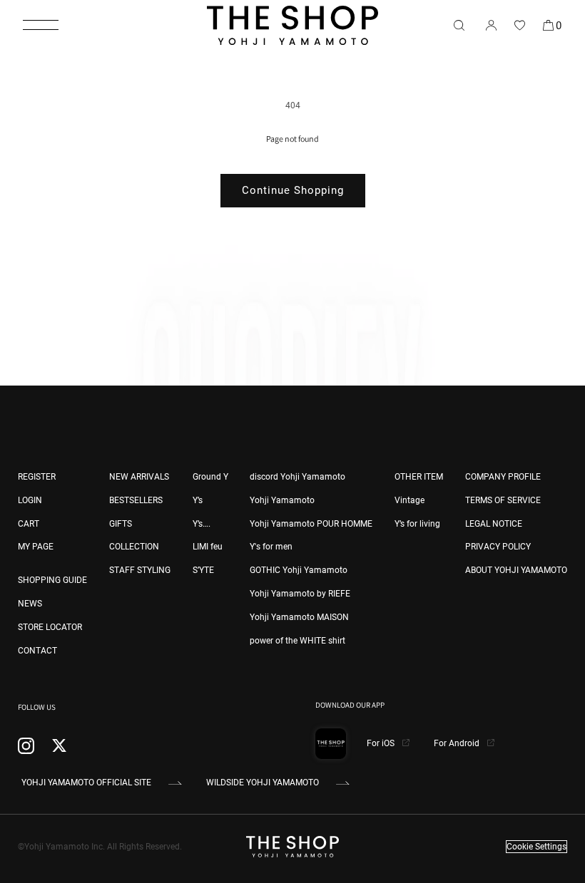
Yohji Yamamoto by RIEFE (300, 594)
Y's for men (271, 547)
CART (28, 524)
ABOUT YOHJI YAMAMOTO (516, 570)
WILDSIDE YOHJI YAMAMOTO (262, 783)
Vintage (409, 500)
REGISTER (37, 477)
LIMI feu (208, 547)
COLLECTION (134, 547)
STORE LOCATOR (50, 627)
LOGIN (30, 500)
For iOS (382, 743)
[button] (40, 25)
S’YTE (203, 570)
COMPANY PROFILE (503, 477)
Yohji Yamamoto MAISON (299, 617)
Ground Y (210, 477)
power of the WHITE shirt (297, 641)
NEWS (30, 604)
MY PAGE (36, 547)
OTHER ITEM (419, 477)
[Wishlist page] (519, 25)
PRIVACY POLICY (498, 547)
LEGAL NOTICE (493, 524)
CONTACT (37, 651)
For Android (458, 743)
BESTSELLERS (136, 500)
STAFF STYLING (140, 570)
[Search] (459, 25)
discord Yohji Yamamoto (297, 477)
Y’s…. (201, 524)
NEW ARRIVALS (139, 477)
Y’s (198, 500)
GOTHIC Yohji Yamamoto (298, 570)
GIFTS (120, 524)
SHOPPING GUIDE (52, 580)
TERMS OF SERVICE (503, 500)
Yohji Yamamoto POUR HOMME (311, 524)
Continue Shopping (293, 190)
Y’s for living (417, 524)
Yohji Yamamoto (282, 500)
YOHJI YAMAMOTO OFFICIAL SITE (86, 783)
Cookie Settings (536, 847)
